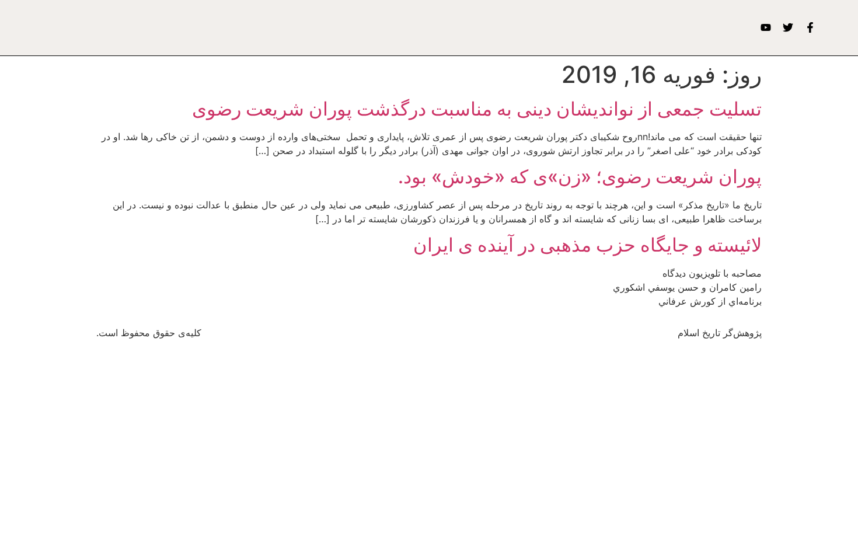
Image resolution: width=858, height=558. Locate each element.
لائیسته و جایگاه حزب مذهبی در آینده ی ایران (587, 244)
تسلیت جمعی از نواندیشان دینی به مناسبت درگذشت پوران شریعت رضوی (477, 108)
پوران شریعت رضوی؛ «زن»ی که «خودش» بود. (580, 176)
